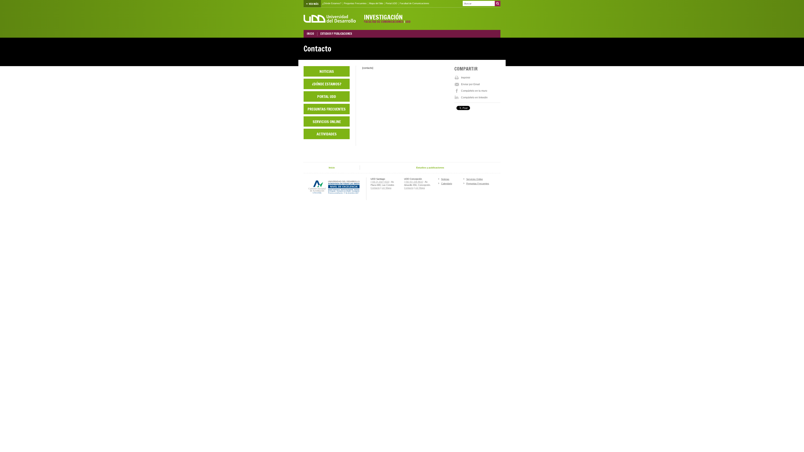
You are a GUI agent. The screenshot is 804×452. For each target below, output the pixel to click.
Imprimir (465, 77)
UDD (408, 22)
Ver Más (313, 4)
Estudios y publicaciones (430, 167)
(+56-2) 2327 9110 (380, 182)
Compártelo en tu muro (474, 90)
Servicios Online (327, 121)
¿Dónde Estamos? (331, 3)
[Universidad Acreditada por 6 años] (335, 187)
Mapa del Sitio (376, 3)
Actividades (327, 134)
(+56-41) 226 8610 (413, 182)
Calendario (446, 183)
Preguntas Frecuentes (355, 3)
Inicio (332, 167)
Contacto (375, 188)
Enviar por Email (470, 84)
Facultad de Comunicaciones (414, 3)
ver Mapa (386, 188)
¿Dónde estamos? (326, 84)
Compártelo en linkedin (474, 97)
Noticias (327, 71)
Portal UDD (391, 3)
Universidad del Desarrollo (330, 19)
